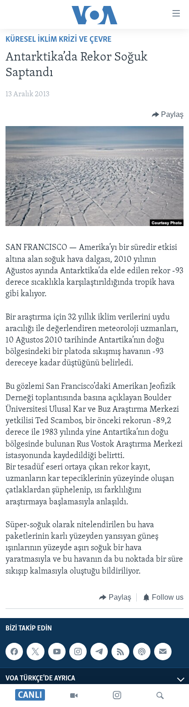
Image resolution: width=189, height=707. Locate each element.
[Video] (74, 695)
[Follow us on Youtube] (57, 651)
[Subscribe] (163, 651)
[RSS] (120, 651)
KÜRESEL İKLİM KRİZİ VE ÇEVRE (58, 40)
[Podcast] (141, 651)
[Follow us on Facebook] (14, 651)
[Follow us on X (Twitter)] (35, 651)
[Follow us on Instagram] (78, 651)
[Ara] (160, 695)
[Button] (168, 115)
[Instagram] (117, 695)
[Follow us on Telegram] (99, 651)
